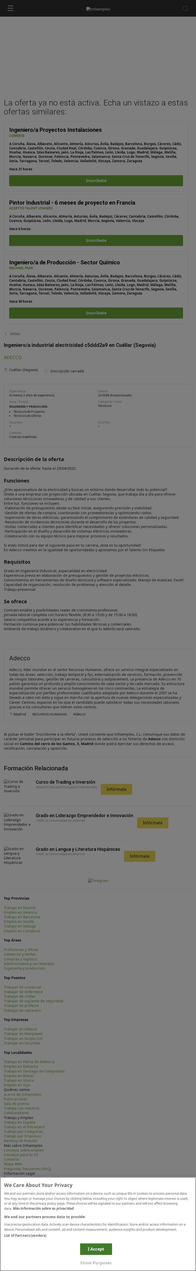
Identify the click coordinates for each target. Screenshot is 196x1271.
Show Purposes (96, 1263)
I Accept (96, 1249)
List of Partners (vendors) (25, 1235)
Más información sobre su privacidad (43, 1208)
